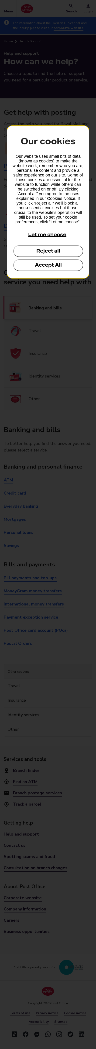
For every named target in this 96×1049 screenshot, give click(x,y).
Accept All (48, 265)
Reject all (48, 251)
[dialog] (48, 202)
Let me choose (47, 234)
